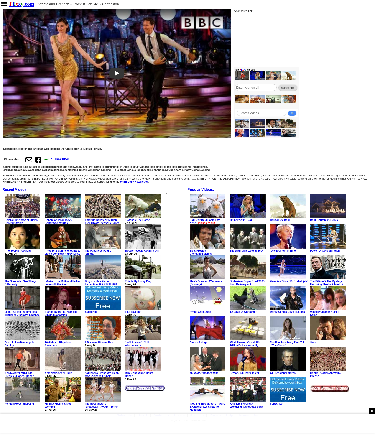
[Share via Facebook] (39, 159)
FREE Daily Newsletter (134, 181)
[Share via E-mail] (29, 159)
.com (21, 4)
